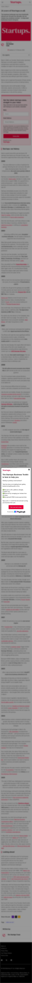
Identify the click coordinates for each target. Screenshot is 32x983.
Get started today (16, 507)
